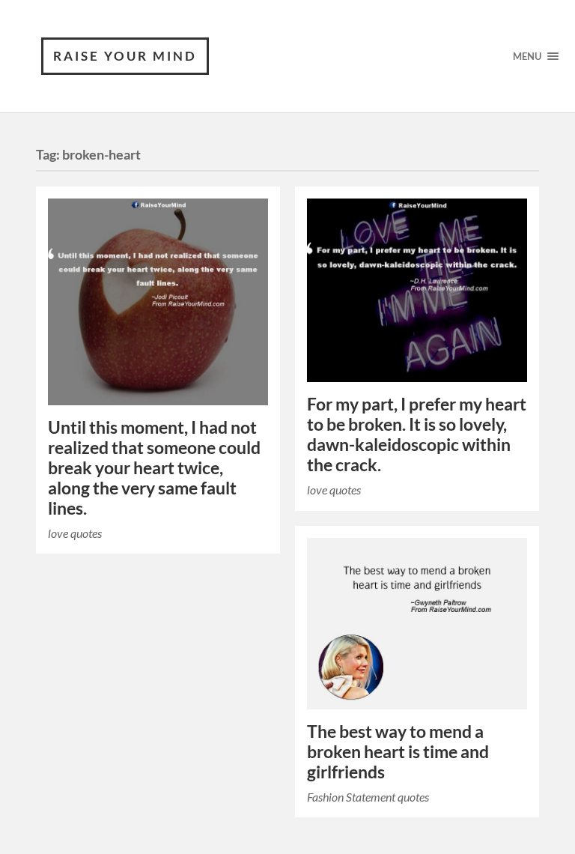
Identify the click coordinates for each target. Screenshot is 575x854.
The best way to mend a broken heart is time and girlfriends (398, 751)
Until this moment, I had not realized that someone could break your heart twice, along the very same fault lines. (154, 467)
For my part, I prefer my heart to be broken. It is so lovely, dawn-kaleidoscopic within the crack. (416, 434)
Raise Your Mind (125, 56)
